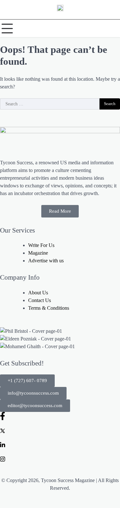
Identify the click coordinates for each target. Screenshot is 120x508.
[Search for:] (50, 104)
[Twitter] (60, 430)
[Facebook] (60, 416)
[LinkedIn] (60, 444)
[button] (27, 380)
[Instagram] (60, 459)
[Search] (113, 28)
